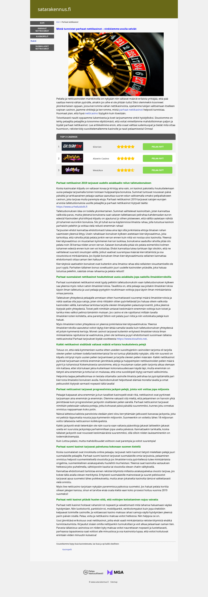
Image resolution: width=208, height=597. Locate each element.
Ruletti (33, 41)
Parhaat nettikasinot (42, 29)
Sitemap (113, 582)
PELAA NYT (158, 146)
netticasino (91, 113)
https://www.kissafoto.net (132, 338)
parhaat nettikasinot (131, 109)
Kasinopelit (67, 549)
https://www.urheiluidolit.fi (71, 206)
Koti (42, 23)
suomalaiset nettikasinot (42, 47)
